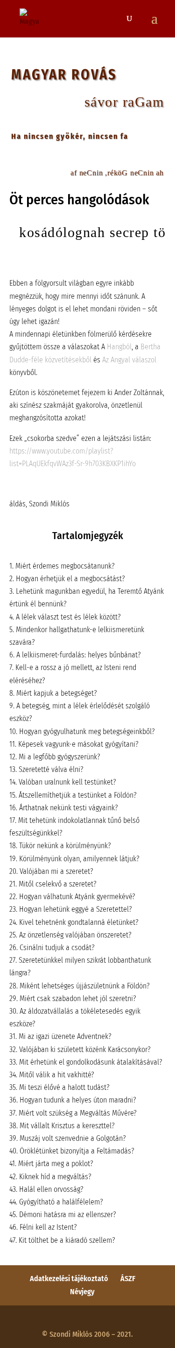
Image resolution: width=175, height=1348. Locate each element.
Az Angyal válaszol (129, 359)
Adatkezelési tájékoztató (69, 1278)
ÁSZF (127, 1278)
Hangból (119, 346)
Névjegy (82, 1291)
